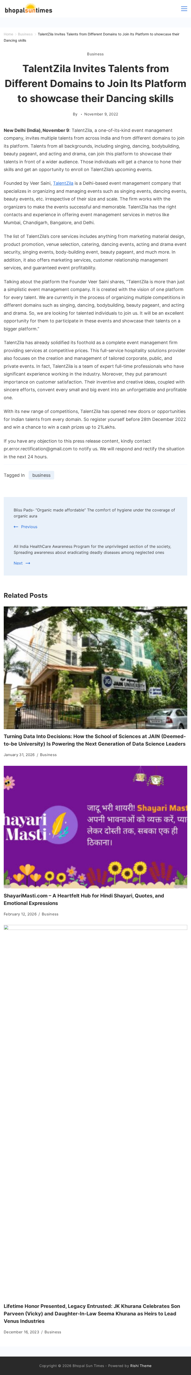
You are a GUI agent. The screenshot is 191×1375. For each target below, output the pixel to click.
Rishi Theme (141, 1366)
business (41, 475)
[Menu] (184, 8)
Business (95, 54)
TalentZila (63, 183)
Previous (29, 526)
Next (18, 563)
